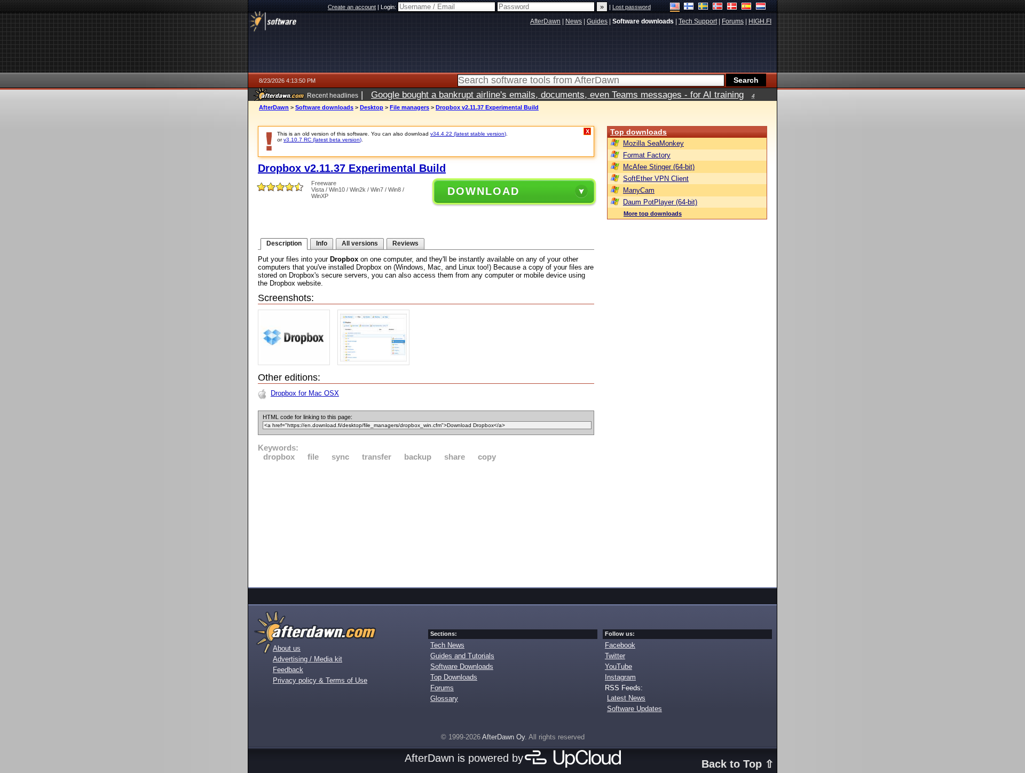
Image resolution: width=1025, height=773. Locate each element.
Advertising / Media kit (307, 659)
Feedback (288, 670)
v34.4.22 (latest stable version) (468, 134)
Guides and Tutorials (462, 656)
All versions (360, 243)
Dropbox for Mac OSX (305, 393)
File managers (409, 107)
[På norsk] (718, 7)
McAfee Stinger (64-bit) (659, 167)
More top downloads (653, 213)
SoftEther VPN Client (656, 179)
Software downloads (324, 107)
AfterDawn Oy (503, 737)
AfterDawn (274, 107)
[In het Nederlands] (761, 7)
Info (321, 243)
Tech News (447, 645)
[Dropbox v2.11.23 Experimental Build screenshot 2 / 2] (376, 363)
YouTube (618, 666)
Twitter (615, 656)
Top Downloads (453, 677)
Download (483, 191)
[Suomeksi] (689, 7)
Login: (389, 7)
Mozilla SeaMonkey (653, 143)
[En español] (747, 7)
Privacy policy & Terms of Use (320, 680)
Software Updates (634, 709)
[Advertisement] (426, 522)
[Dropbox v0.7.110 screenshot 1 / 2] (296, 363)
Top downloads (638, 132)
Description (284, 243)
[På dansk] (732, 7)
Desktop (371, 107)
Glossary (444, 699)
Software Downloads (461, 666)
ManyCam (639, 190)
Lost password (631, 7)
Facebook (620, 645)
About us (287, 648)
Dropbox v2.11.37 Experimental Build (487, 107)
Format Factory (647, 155)
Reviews (405, 243)
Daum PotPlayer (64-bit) (660, 202)
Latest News (626, 698)
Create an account (352, 7)
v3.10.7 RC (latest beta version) (322, 140)
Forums (442, 688)
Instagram (620, 677)
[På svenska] (703, 7)
